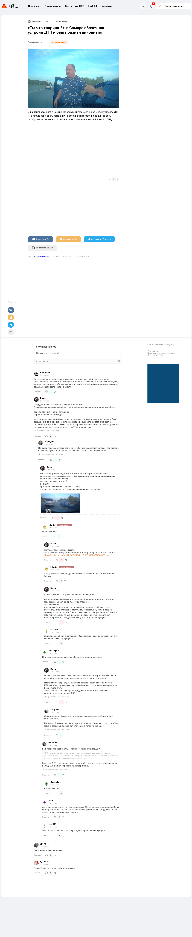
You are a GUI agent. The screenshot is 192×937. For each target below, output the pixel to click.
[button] (151, 6)
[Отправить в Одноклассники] (11, 317)
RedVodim (45, 372)
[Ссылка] (47, 361)
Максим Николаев (40, 22)
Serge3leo (55, 709)
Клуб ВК (92, 6)
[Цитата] (44, 361)
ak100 (43, 844)
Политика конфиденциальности (161, 353)
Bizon (43, 398)
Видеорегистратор (36, 42)
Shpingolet (50, 441)
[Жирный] (36, 361)
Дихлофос (53, 650)
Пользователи (53, 6)
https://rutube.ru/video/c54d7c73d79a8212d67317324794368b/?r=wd (76, 555)
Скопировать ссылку (44, 248)
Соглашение (152, 351)
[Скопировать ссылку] (11, 332)
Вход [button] (174, 6)
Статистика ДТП (74, 6)
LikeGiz (52, 525)
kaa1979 (54, 629)
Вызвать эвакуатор (165, 345)
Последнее (34, 6)
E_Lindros (45, 861)
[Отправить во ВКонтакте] (11, 310)
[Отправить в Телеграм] (11, 325)
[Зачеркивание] (40, 361)
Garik (50, 800)
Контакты (106, 6)
